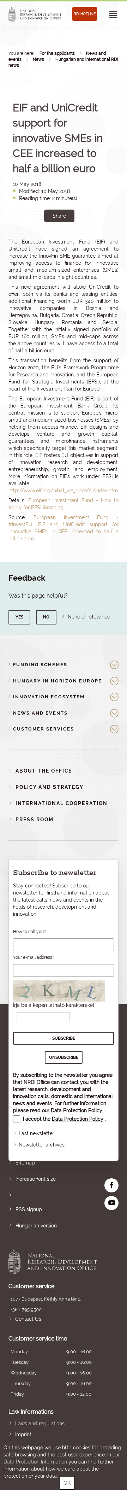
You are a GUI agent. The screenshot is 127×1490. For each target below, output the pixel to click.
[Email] (35, 240)
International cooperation (62, 803)
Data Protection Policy (76, 1110)
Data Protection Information (35, 1462)
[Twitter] (67, 240)
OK (67, 1483)
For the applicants (57, 53)
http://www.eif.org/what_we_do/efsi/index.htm (63, 490)
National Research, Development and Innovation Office (52, 1261)
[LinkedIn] (83, 240)
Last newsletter (36, 1133)
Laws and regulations (40, 1423)
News (38, 59)
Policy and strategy (50, 787)
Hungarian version (36, 1225)
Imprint (23, 1434)
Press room (35, 819)
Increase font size (36, 1179)
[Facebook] (51, 240)
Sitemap (25, 1163)
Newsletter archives (42, 1145)
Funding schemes (40, 664)
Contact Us (28, 1319)
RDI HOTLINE (85, 14)
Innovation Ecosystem (49, 696)
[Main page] (34, 14)
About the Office (44, 771)
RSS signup (29, 1209)
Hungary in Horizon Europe (57, 681)
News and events (40, 713)
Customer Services (43, 729)
